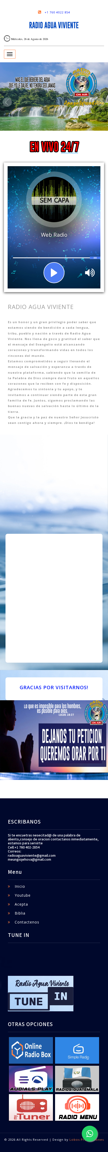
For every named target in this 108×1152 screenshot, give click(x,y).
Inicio (20, 886)
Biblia (20, 913)
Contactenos (27, 922)
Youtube (23, 895)
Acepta (21, 904)
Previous (7, 102)
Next (100, 102)
